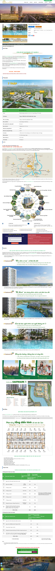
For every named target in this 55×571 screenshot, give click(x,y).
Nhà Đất (35, 2)
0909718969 (48, 0)
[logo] (7, 3)
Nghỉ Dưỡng (41, 2)
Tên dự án (29, 28)
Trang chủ (26, 2)
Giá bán (29, 32)
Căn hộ (31, 2)
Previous (1, 31)
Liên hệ (50, 2)
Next (28, 31)
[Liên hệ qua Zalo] (1, 564)
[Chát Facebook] (1, 566)
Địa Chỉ (29, 30)
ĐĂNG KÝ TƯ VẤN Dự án (15, 234)
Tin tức (46, 2)
